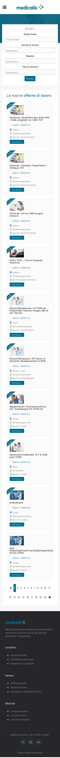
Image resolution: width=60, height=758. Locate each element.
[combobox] (30, 50)
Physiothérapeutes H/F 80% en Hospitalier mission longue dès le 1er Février (29, 310)
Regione (30, 55)
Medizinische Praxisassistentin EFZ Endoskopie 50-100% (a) (28, 407)
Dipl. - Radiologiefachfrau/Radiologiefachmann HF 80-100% (34, 550)
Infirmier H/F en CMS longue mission (26, 214)
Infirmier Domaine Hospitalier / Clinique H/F (28, 166)
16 (28, 597)
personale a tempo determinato (26, 691)
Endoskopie (16, 502)
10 (45, 588)
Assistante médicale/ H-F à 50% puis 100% (28, 456)
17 (32, 597)
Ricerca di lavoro (19, 655)
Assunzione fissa (19, 687)
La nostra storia (18, 715)
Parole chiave (30, 34)
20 (45, 597)
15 (23, 597)
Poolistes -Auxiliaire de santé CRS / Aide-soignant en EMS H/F (29, 118)
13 (14, 597)
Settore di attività (30, 44)
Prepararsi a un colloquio (22, 663)
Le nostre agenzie (19, 711)
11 (49, 588)
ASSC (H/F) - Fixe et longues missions (26, 261)
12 (10, 597)
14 (19, 597)
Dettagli (17, 142)
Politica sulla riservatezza (30, 752)
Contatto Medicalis (20, 719)
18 (36, 597)
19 (40, 597)
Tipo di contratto (30, 66)
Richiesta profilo (18, 683)
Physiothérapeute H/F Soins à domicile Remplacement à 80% (28, 359)
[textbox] (31, 50)
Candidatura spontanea (22, 659)
